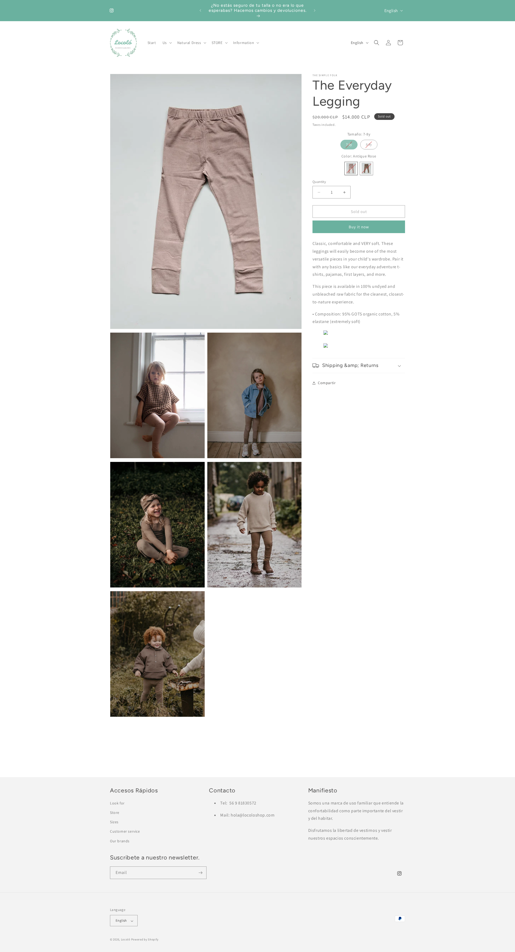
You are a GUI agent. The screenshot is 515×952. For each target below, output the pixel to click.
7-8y (349, 143)
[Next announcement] (315, 10)
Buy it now (359, 227)
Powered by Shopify (145, 940)
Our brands (120, 841)
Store (114, 812)
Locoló (125, 940)
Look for (117, 803)
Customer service (125, 831)
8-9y (369, 143)
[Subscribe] (200, 872)
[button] (166, 42)
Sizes (114, 822)
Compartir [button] (327, 383)
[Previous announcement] (200, 10)
